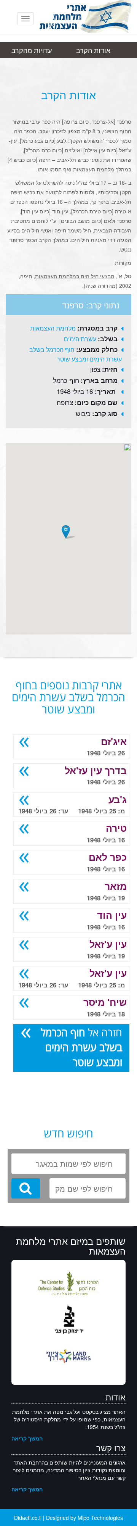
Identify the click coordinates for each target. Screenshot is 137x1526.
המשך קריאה (27, 1438)
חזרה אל (81, 1047)
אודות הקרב (93, 50)
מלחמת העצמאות (53, 328)
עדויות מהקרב (31, 50)
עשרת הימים (80, 338)
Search (25, 1188)
